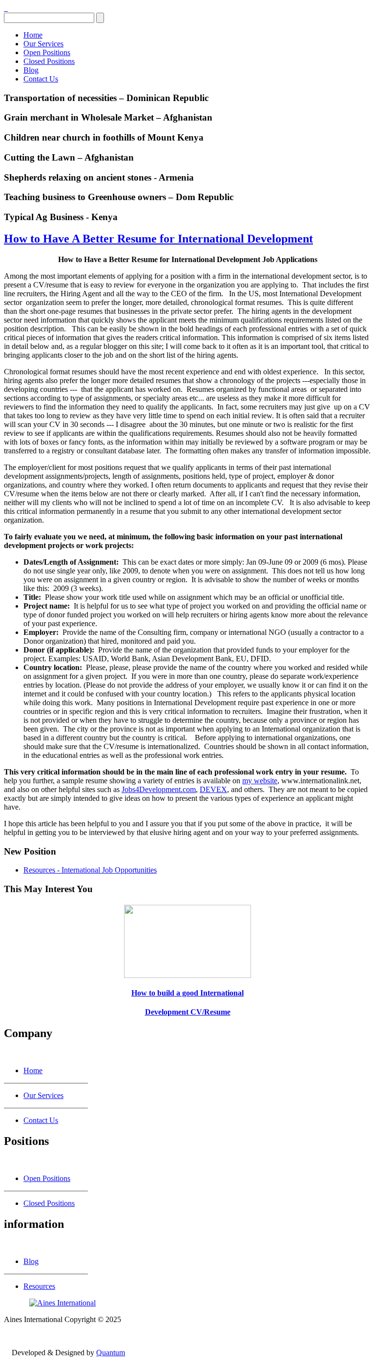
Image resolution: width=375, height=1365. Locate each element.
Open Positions (46, 52)
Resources (39, 1286)
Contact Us (40, 79)
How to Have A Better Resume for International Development (158, 238)
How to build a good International (187, 993)
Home (32, 35)
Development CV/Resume (187, 1012)
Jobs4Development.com (159, 789)
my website (259, 780)
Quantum (110, 1352)
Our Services (43, 44)
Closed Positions (49, 61)
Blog (31, 70)
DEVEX (213, 789)
